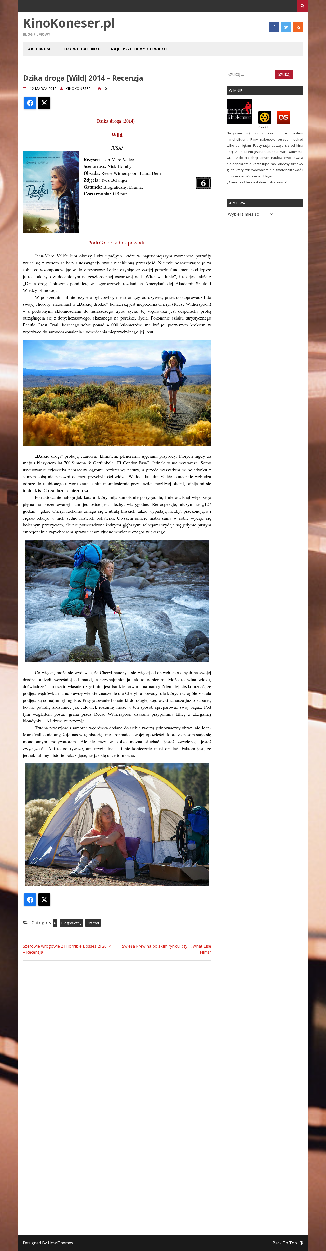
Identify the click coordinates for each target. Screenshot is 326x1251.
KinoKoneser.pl (69, 23)
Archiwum (39, 48)
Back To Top (285, 1243)
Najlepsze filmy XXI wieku (139, 48)
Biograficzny (71, 923)
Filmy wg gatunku (80, 48)
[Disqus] (117, 1029)
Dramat (93, 923)
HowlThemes (60, 1243)
